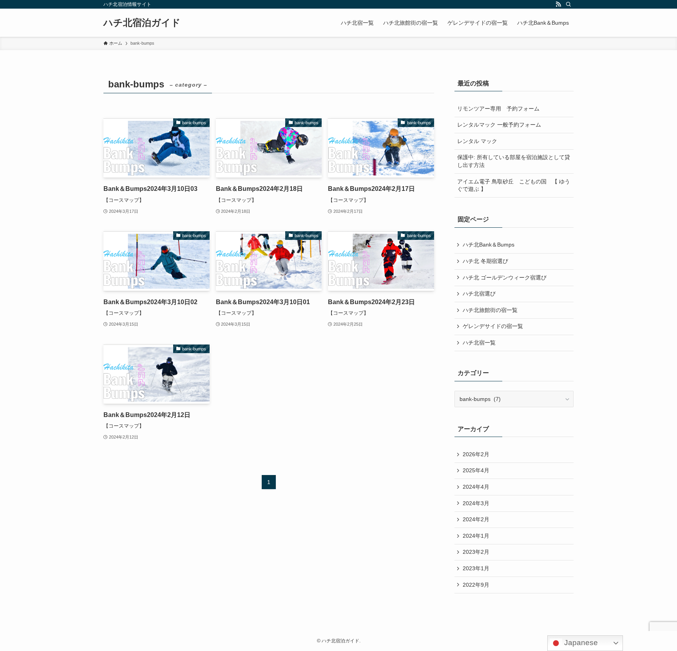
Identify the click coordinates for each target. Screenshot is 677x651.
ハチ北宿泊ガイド (142, 22)
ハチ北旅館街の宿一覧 (490, 310)
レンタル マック (477, 141)
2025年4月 (476, 470)
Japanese (580, 642)
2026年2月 (476, 454)
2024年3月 (476, 503)
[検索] (568, 4)
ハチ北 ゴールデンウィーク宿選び (505, 277)
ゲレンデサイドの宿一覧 (493, 326)
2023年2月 (476, 552)
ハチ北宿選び (479, 293)
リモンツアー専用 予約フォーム (498, 108)
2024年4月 (476, 487)
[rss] (558, 4)
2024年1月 (476, 536)
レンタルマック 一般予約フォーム (499, 124)
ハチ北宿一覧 (479, 342)
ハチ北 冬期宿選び (485, 261)
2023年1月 (476, 568)
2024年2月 (476, 519)
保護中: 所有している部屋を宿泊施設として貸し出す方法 (513, 161)
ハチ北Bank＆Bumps (488, 244)
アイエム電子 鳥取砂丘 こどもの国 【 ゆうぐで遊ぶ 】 (513, 185)
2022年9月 (476, 585)
